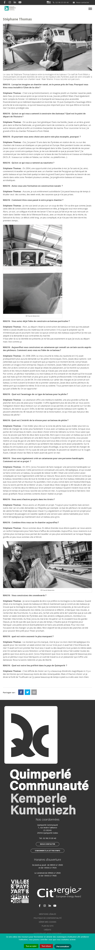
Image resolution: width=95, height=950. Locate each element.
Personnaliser (63, 946)
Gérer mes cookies (47, 922)
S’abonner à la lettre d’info (47, 850)
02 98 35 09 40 (49, 838)
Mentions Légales (47, 914)
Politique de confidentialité (47, 918)
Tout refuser (46, 946)
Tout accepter (31, 946)
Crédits (47, 930)
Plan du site (47, 926)
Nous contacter (82, 2)
